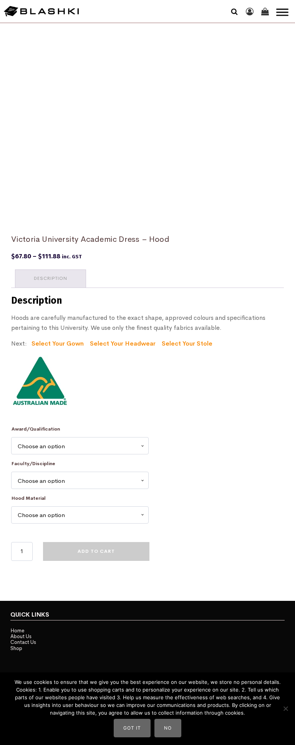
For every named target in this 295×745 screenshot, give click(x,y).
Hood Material (29, 498)
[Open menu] (282, 12)
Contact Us (23, 642)
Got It (132, 728)
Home (17, 631)
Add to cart (96, 551)
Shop (16, 648)
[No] (285, 708)
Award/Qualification (36, 429)
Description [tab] (50, 278)
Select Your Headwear (123, 343)
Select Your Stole (187, 343)
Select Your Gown (57, 343)
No (168, 728)
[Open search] (234, 11)
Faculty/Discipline (33, 464)
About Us (20, 636)
